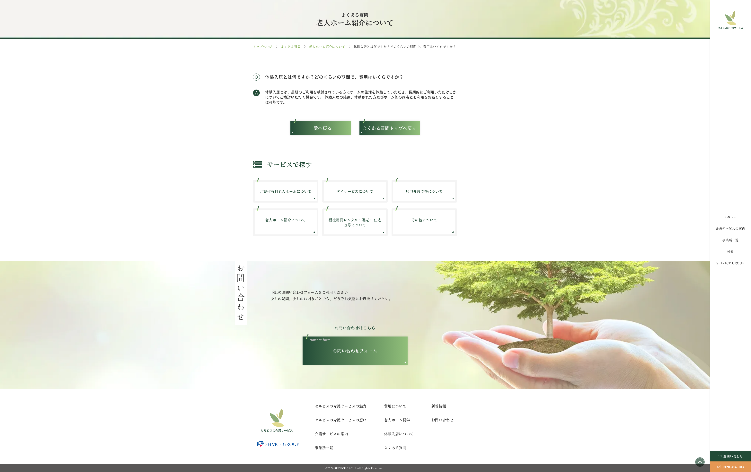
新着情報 (438, 405)
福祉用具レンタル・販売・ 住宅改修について (355, 222)
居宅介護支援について (424, 191)
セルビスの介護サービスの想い (341, 419)
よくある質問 (291, 46)
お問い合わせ (442, 419)
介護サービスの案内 (331, 433)
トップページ (262, 46)
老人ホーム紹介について (327, 46)
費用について (395, 405)
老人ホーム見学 (397, 419)
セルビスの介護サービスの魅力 (341, 405)
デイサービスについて (355, 191)
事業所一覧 (324, 447)
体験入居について (399, 433)
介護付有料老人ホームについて (286, 191)
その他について (424, 219)
